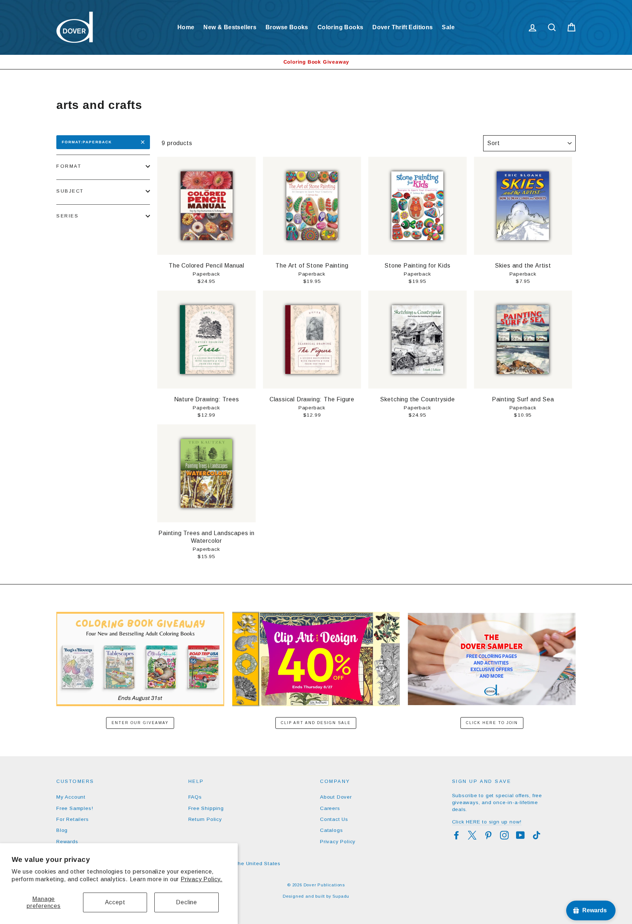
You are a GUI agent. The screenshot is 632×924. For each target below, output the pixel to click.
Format (68, 166)
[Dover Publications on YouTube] (520, 835)
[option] (316, 61)
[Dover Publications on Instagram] (504, 835)
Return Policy (205, 819)
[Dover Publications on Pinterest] (488, 835)
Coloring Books (340, 27)
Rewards (67, 841)
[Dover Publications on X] (472, 835)
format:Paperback (87, 142)
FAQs (195, 797)
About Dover (336, 797)
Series (67, 216)
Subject (70, 191)
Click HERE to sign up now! (487, 822)
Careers (330, 808)
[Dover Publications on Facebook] (456, 835)
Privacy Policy (338, 841)
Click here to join (492, 723)
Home (186, 27)
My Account (71, 797)
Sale (448, 27)
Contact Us (334, 819)
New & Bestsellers (229, 27)
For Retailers (72, 819)
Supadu (340, 896)
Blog (62, 830)
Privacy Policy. (201, 879)
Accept (115, 902)
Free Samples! (74, 808)
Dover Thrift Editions (402, 27)
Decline (186, 902)
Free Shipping (206, 808)
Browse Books (287, 27)
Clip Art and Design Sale (316, 723)
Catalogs (331, 830)
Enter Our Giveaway (140, 723)
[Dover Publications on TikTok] (536, 835)
